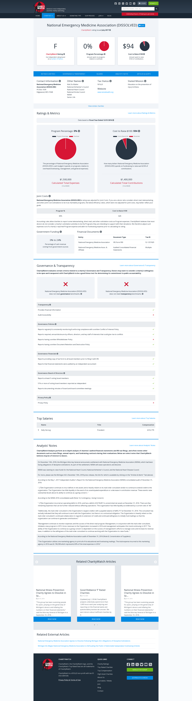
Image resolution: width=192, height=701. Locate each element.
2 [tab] (97, 625)
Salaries (99, 74)
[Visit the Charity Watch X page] (123, 3)
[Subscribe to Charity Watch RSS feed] (134, 3)
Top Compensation (105, 671)
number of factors (57, 59)
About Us (60, 16)
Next (155, 561)
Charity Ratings (103, 664)
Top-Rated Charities (105, 667)
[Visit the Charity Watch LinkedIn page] (119, 3)
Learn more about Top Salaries (143, 418)
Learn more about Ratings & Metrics (141, 113)
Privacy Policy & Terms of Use (69, 680)
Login (143, 3)
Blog (109, 16)
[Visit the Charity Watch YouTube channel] (130, 3)
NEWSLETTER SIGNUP (139, 670)
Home (38, 16)
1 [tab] (95, 625)
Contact (100, 691)
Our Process (90, 16)
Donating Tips (75, 16)
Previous (36, 561)
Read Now (52, 619)
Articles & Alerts (144, 74)
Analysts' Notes (122, 74)
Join (100, 16)
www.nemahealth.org (105, 92)
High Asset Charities (105, 674)
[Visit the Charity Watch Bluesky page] (127, 3)
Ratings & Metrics (48, 74)
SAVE (142, 25)
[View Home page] (39, 7)
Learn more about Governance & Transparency (137, 265)
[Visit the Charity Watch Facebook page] (116, 3)
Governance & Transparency (74, 74)
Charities (47, 16)
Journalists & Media (140, 678)
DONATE (153, 3)
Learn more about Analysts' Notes (142, 445)
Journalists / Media (105, 681)
